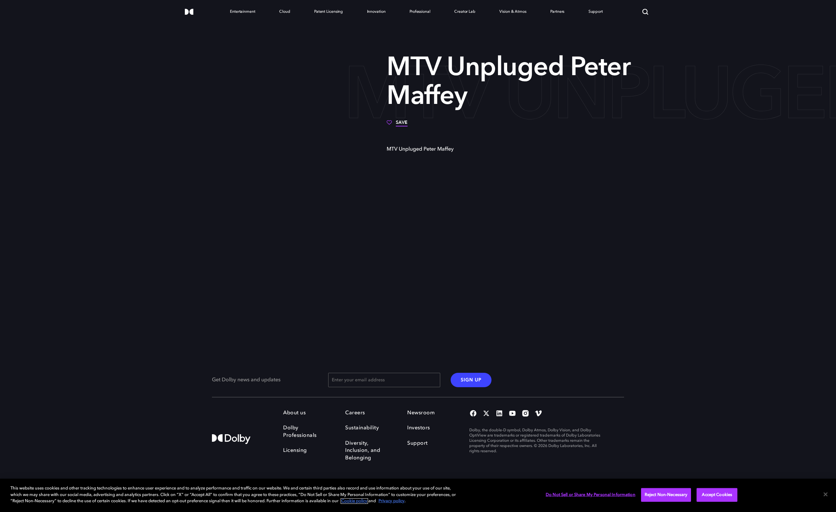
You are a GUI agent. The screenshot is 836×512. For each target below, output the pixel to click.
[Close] (825, 494)
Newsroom (421, 413)
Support (417, 443)
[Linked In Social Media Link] (499, 414)
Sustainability (362, 428)
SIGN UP (471, 380)
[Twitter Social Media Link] (486, 414)
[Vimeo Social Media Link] (538, 414)
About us (294, 413)
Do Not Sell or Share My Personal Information (590, 495)
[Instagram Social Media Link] (525, 414)
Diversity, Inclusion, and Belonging (362, 451)
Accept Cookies (717, 495)
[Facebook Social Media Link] (473, 414)
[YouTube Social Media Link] (512, 414)
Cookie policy (354, 501)
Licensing (295, 450)
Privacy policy (391, 501)
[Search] (645, 12)
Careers (355, 413)
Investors (418, 428)
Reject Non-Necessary (666, 495)
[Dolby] (189, 12)
